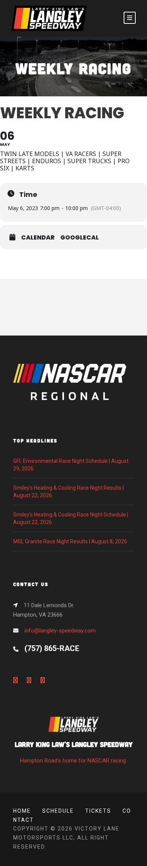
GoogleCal (79, 237)
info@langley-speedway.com (60, 630)
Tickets (98, 811)
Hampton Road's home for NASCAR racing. (74, 752)
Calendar (38, 237)
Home (22, 811)
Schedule (58, 811)
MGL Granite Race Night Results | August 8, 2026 (70, 541)
